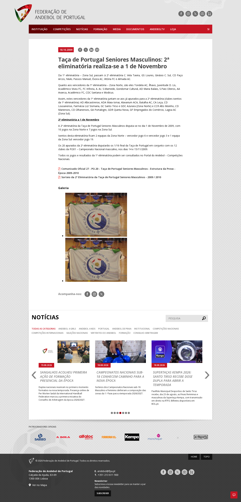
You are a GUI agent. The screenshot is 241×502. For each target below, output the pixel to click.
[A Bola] (63, 438)
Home (194, 456)
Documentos (135, 29)
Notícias (82, 29)
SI (208, 29)
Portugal (103, 328)
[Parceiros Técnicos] (178, 437)
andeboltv (157, 29)
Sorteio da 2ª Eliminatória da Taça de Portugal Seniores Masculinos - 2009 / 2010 (111, 177)
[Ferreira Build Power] (109, 437)
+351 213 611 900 (108, 474)
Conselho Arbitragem (145, 332)
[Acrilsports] (201, 438)
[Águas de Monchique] (155, 438)
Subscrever (103, 493)
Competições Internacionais (48, 332)
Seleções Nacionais (77, 332)
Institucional (142, 328)
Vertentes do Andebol (103, 332)
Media (117, 29)
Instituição (39, 29)
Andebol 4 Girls (67, 328)
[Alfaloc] (86, 438)
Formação (100, 29)
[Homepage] (64, 13)
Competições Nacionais (166, 328)
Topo (207, 456)
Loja (173, 29)
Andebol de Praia (121, 328)
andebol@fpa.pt (106, 471)
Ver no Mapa (39, 485)
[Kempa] (132, 438)
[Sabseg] (40, 438)
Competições (62, 29)
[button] (233, 494)
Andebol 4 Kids (87, 328)
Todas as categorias (44, 328)
